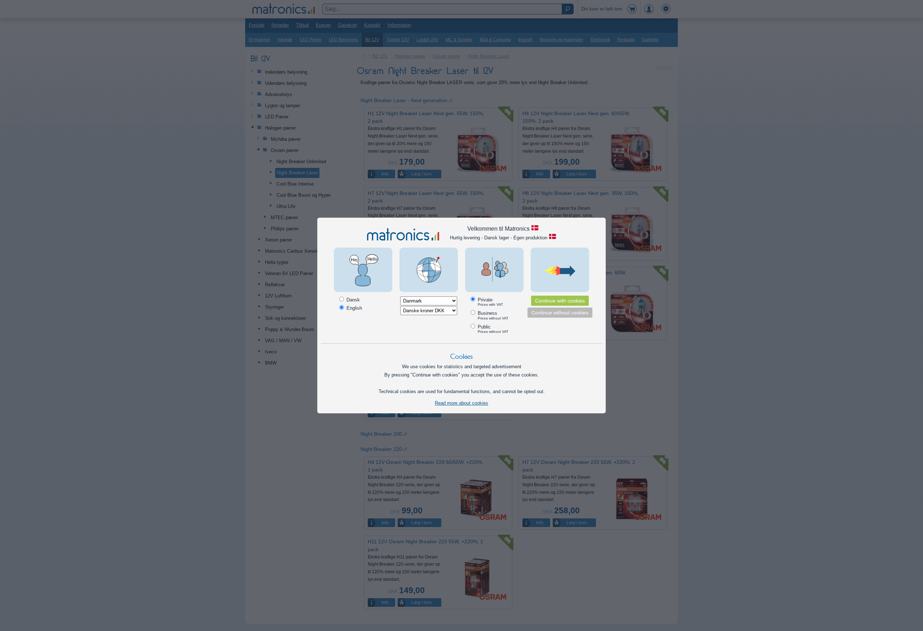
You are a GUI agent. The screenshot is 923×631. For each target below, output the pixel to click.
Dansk (352, 300)
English (353, 308)
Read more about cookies (461, 403)
